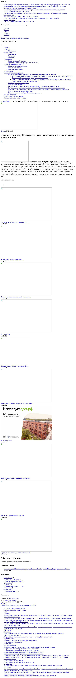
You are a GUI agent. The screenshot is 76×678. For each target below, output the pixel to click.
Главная (6, 47)
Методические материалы (16, 84)
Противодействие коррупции (13, 73)
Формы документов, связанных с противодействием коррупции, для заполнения (33, 86)
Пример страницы (10, 659)
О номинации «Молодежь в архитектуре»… (15, 222)
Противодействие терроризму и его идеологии (23, 62)
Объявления (12, 51)
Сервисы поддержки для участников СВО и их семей (21, 16)
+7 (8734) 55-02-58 (12, 598)
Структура (11, 56)
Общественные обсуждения (17, 61)
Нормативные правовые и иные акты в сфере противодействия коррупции (32, 74)
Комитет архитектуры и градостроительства (15, 38)
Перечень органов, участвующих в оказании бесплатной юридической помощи (29, 647)
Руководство (12, 54)
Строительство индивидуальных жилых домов (15, 553)
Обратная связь (9, 638)
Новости (7, 49)
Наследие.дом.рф (9, 20)
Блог (5, 612)
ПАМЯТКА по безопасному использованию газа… (17, 403)
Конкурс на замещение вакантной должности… (16, 297)
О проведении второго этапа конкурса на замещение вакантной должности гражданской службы (35, 6)
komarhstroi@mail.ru (11, 600)
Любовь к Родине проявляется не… (12, 259)
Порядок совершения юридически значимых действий (21, 649)
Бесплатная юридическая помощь (15, 98)
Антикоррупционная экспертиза (18, 83)
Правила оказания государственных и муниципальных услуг (23, 652)
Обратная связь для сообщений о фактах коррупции (24, 93)
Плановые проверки (14, 68)
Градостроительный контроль (13, 64)
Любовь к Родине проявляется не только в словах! (20, 8)
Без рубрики (8, 578)
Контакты (11, 57)
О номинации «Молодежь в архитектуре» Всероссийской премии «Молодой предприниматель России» (37, 5)
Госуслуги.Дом (9, 15)
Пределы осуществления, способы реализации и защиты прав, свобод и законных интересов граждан (36, 655)
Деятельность (8, 71)
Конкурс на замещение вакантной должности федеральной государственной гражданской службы (35, 13)
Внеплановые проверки (15, 69)
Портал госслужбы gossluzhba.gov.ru (12, 515)
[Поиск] (26, 25)
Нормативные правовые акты (17, 66)
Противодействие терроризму (13, 96)
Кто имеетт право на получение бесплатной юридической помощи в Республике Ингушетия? (34, 633)
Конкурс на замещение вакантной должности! (19, 21)
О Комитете (8, 52)
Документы (8, 59)
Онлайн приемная (10, 94)
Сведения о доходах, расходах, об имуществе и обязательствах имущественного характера (36, 88)
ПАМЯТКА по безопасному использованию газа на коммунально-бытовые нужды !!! (31, 18)
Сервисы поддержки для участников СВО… (15, 366)
